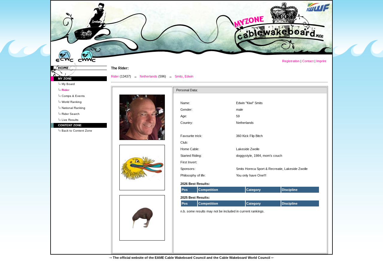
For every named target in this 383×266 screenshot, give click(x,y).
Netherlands (148, 76)
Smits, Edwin (184, 76)
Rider (115, 76)
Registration (291, 61)
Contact (308, 61)
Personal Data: (187, 90)
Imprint (321, 61)
